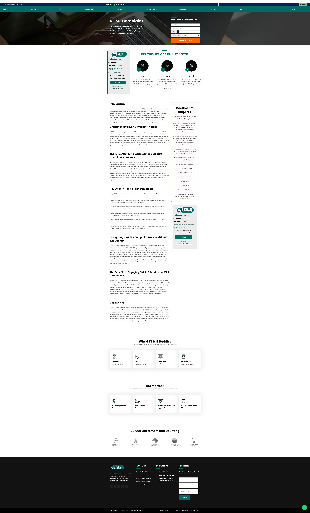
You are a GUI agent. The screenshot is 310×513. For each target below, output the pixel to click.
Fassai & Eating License (143, 481)
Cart (292, 9)
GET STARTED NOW (185, 40)
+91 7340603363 (119, 5)
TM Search (120, 9)
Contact (196, 510)
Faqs (176, 510)
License (33, 9)
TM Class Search (151, 9)
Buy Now (117, 82)
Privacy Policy (186, 510)
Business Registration (142, 472)
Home (240, 9)
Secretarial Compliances (143, 478)
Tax (60, 9)
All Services (212, 9)
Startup (4, 9)
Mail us (7, 4)
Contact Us (108, 4)
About (169, 510)
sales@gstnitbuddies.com (16, 4)
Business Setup (141, 475)
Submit (184, 497)
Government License (142, 485)
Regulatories (89, 9)
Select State (176, 35)
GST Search (183, 9)
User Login (303, 4)
